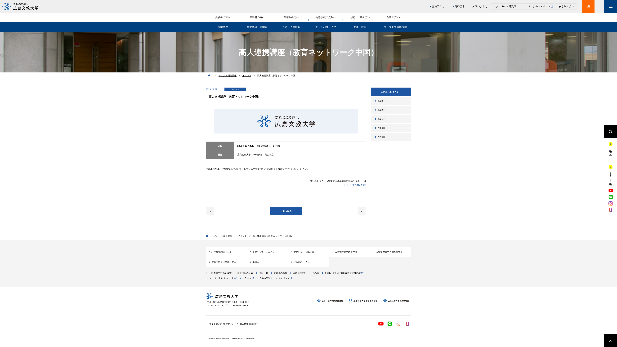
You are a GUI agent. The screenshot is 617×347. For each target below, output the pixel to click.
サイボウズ (283, 278)
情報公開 (263, 273)
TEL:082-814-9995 (356, 185)
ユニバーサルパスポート (536, 6)
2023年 (381, 101)
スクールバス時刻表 (505, 6)
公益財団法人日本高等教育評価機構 (343, 273)
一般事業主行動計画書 (220, 273)
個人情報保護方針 (249, 324)
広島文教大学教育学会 (346, 252)
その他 (315, 273)
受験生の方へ (223, 17)
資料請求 (460, 6)
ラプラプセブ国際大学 (394, 27)
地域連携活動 (299, 273)
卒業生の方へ (291, 17)
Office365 (265, 278)
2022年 (381, 110)
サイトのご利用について (221, 324)
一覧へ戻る (286, 211)
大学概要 (223, 27)
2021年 (381, 119)
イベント (246, 75)
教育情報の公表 (245, 273)
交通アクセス (439, 6)
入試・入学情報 (291, 27)
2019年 (381, 137)
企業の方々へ (394, 17)
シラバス (246, 278)
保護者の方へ (257, 17)
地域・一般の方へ (360, 17)
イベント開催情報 (228, 75)
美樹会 (255, 262)
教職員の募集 (280, 273)
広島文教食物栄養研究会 (223, 262)
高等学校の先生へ (325, 17)
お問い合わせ (480, 6)
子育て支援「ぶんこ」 (263, 252)
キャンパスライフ (325, 27)
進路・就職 (359, 27)
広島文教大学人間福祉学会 (389, 252)
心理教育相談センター (222, 252)
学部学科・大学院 (257, 27)
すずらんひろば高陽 (304, 252)
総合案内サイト (301, 262)
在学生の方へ (566, 6)
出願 (588, 6)
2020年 (381, 128)
